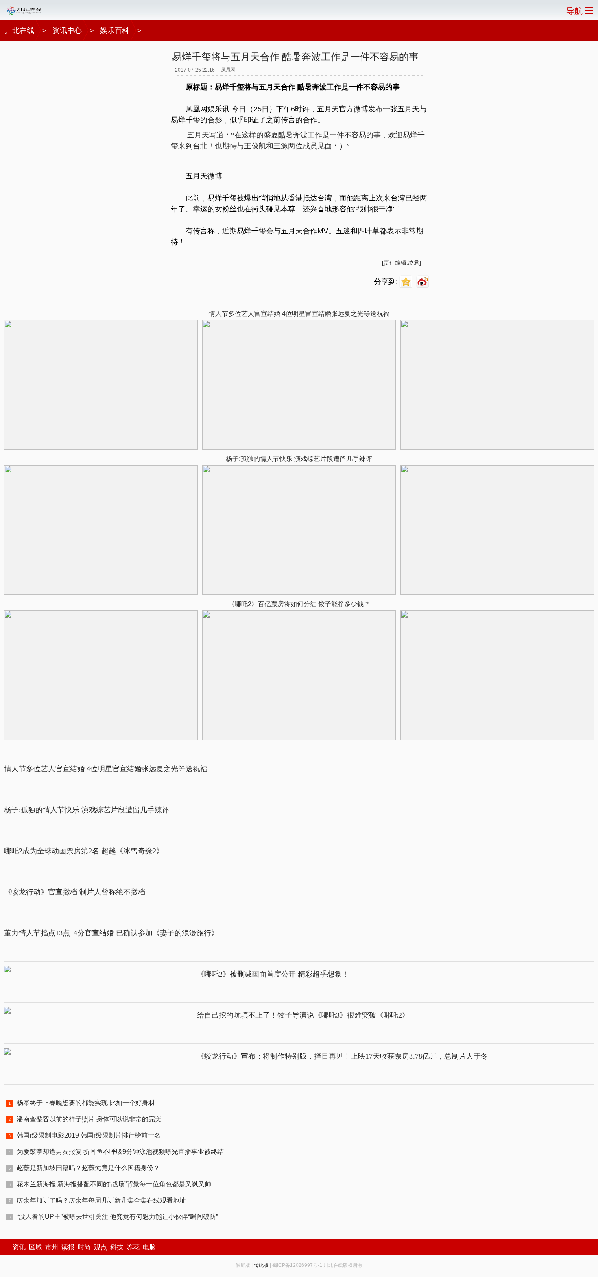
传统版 (261, 1265)
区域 (35, 1247)
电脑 (149, 1247)
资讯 (19, 1247)
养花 (133, 1247)
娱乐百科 (114, 30)
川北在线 (19, 30)
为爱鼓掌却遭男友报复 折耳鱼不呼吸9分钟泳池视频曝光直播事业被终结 (120, 1151)
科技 (116, 1247)
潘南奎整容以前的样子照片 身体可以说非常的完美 (89, 1119)
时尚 (84, 1247)
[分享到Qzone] (407, 281)
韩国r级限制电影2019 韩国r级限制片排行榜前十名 (89, 1135)
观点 (100, 1247)
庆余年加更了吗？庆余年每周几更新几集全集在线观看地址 (101, 1200)
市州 (51, 1247)
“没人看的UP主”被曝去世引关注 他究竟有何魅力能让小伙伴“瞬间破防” (117, 1216)
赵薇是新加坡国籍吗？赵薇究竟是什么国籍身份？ (88, 1167)
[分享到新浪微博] (423, 281)
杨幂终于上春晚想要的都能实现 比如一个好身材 (86, 1102)
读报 (67, 1247)
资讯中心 (67, 30)
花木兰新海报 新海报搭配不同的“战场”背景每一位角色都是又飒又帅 (114, 1184)
